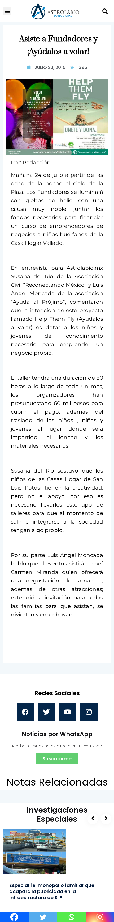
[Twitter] (46, 712)
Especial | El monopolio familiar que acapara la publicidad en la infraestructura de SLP (51, 891)
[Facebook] (25, 712)
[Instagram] (89, 712)
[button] (7, 11)
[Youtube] (67, 712)
